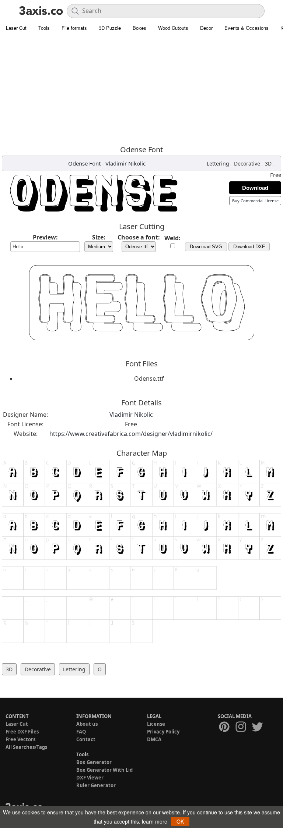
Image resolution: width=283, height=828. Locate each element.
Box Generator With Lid (104, 770)
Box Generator (94, 762)
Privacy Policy (163, 731)
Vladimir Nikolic (125, 163)
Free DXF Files (22, 731)
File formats (74, 27)
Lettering (218, 163)
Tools (44, 27)
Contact (85, 739)
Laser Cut (16, 27)
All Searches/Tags (26, 747)
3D (268, 163)
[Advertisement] (141, 90)
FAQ (81, 731)
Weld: (172, 238)
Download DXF (249, 246)
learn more (154, 821)
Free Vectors (20, 739)
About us (87, 724)
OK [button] (180, 821)
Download (255, 188)
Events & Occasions (246, 27)
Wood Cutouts (173, 27)
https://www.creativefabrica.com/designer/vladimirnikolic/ (131, 434)
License (156, 724)
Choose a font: (139, 237)
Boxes (139, 27)
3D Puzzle (110, 27)
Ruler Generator (96, 785)
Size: (98, 237)
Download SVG (206, 246)
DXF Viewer (90, 777)
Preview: (45, 237)
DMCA (154, 739)
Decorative (247, 163)
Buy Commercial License (255, 200)
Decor (206, 27)
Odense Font (84, 163)
